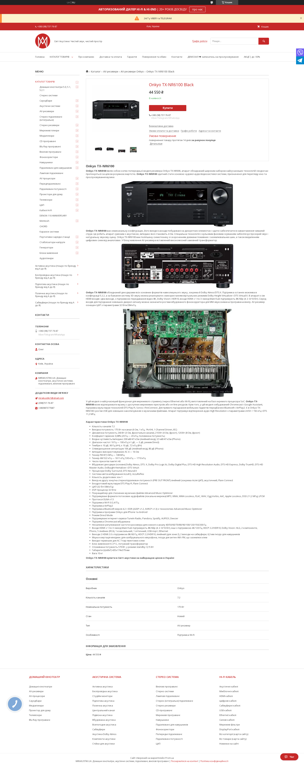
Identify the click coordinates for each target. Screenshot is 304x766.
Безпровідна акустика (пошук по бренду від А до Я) (53, 276)
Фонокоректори (49, 157)
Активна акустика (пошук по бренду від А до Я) (55, 267)
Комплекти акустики (103, 738)
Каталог (96, 71)
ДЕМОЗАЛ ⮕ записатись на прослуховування (213, 56)
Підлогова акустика (103, 700)
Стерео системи (49, 95)
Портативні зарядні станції (55, 236)
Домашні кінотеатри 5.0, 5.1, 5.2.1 (55, 88)
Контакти (177, 56)
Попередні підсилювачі (169, 734)
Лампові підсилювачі (51, 173)
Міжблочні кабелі (229, 691)
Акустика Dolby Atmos (104, 734)
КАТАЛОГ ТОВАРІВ (59, 56)
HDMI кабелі (226, 696)
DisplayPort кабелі (229, 729)
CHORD (43, 226)
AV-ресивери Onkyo (132, 71)
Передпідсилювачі (50, 183)
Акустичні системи (50, 106)
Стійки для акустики (103, 743)
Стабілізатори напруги (52, 242)
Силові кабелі (227, 719)
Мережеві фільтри (229, 724)
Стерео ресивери (49, 125)
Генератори (46, 247)
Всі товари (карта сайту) (232, 738)
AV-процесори (37, 696)
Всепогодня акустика (104, 724)
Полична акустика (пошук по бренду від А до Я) (51, 295)
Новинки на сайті (229, 743)
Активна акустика (102, 686)
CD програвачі (48, 141)
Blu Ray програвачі (50, 146)
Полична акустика (102, 705)
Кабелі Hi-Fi (46, 210)
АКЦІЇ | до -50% (252, 56)
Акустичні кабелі (228, 686)
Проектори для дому (51, 194)
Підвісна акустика (102, 715)
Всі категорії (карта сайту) (233, 734)
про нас (197, 9)
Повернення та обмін (154, 56)
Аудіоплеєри (46, 258)
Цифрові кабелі (227, 700)
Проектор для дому (40, 710)
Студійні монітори (102, 696)
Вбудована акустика (104, 719)
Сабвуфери (98, 729)
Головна (40, 56)
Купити (168, 107)
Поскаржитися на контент (184, 761)
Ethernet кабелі (227, 715)
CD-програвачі (164, 710)
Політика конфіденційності (214, 761)
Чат (292, 756)
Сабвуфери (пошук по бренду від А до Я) (54, 304)
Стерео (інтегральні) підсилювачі (174, 700)
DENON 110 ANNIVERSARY (53, 215)
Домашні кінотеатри (40, 686)
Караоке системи (49, 231)
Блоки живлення (49, 253)
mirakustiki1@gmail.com (51, 398)
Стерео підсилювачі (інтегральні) (51, 118)
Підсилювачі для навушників (56, 167)
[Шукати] (263, 41)
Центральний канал (103, 710)
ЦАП (42, 205)
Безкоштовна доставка (161, 126)
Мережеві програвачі (168, 715)
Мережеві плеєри (49, 130)
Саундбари (46, 100)
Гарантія (132, 56)
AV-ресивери (110, 71)
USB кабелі (225, 710)
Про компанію (86, 56)
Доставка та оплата (110, 56)
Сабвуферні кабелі (229, 705)
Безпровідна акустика (105, 691)
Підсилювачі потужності (53, 189)
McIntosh (44, 220)
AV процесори (47, 178)
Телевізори (46, 199)
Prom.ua (169, 757)
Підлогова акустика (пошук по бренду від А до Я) (52, 286)
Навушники (46, 162)
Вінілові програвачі (50, 151)
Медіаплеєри (47, 135)
